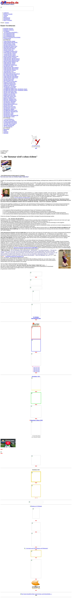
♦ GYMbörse (6, 31)
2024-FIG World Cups (8, 50)
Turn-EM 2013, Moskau (8, 109)
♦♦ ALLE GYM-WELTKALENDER (11, 37)
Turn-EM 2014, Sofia (8, 105)
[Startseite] (10, 4)
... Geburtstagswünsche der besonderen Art (13, 256)
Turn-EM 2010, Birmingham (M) (10, 115)
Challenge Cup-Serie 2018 (9, 82)
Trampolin (5, 15)
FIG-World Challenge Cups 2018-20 (11, 73)
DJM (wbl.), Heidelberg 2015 (10, 100)
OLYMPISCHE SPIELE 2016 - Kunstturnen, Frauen (15, 89)
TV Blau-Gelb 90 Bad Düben (10, 121)
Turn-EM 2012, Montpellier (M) (10, 111)
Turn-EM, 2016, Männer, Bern (10, 92)
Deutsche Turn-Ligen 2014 (9, 106)
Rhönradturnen (6, 17)
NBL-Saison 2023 (36, 370)
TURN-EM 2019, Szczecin (9, 72)
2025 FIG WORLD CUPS (9, 45)
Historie (5, 130)
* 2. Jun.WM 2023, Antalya (9, 53)
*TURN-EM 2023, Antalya (9, 55)
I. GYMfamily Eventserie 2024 (10, 51)
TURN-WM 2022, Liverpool (9, 57)
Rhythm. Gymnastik (7, 14)
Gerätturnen (6, 12)
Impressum (5, 133)
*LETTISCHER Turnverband (10, 122)
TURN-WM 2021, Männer (9, 62)
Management (6, 129)
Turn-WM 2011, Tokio (8, 112)
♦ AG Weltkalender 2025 (8, 34)
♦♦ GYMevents (6, 40)
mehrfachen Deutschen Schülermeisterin (26, 247)
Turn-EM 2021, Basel (8, 66)
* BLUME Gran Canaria (8, 120)
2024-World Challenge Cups (9, 47)
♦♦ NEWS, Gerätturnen (8, 29)
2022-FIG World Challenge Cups (10, 61)
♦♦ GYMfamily (6, 117)
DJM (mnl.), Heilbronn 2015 (9, 99)
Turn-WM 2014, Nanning (9, 102)
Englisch (7, 22)
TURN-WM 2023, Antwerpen (10, 52)
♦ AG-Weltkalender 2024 (9, 36)
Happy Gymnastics (7, 20)
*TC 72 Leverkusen (7, 126)
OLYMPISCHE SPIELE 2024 (10, 46)
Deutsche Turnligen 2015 (9, 97)
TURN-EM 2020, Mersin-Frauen (10, 68)
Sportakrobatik (6, 19)
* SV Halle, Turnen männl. (9, 124)
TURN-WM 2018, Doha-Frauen (10, 77)
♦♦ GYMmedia (6, 128)
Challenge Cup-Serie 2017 (9, 85)
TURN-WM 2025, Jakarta (9, 41)
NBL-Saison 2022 (36, 371)
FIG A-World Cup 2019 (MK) (10, 75)
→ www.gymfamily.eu (8, 119)
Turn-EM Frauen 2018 (8, 80)
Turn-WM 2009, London (8, 116)
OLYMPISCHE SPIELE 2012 (10, 110)
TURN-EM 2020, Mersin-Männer (11, 67)
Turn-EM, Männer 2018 (8, 78)
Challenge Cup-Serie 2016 (9, 94)
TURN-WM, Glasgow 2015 (9, 96)
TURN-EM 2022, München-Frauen (11, 60)
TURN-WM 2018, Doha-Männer (10, 76)
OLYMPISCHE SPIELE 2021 (10, 65)
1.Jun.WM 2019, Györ (8, 71)
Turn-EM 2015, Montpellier (9, 101)
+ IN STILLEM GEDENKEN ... (10, 32)
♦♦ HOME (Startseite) (8, 28)
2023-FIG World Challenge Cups (10, 56)
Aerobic (5, 16)
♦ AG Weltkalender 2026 (8, 33)
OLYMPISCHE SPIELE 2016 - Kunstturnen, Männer (15, 90)
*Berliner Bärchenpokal (8, 125)
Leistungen (5, 131)
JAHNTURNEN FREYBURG (10, 42)
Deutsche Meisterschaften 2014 (10, 104)
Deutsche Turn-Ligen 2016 (9, 95)
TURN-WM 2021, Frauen (9, 63)
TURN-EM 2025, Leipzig (9, 43)
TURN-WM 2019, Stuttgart (9, 70)
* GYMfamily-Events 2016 (9, 87)
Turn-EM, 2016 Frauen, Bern (9, 91)
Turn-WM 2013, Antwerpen (9, 107)
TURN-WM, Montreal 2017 (9, 84)
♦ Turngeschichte (7, 38)
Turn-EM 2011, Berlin (8, 114)
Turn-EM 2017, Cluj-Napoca (9, 86)
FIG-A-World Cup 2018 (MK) (10, 81)
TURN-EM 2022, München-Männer (11, 58)
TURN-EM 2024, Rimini (9, 48)
